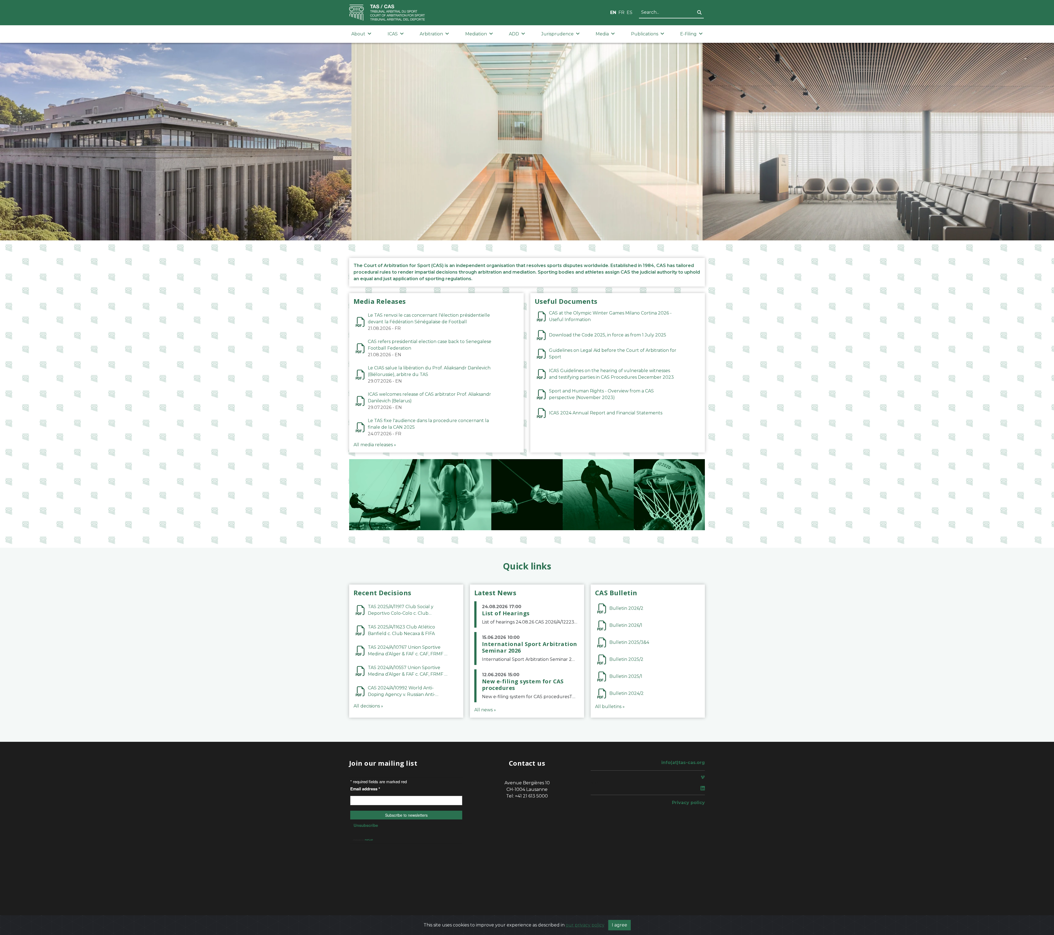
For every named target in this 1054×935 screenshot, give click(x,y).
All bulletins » (610, 706)
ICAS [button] (393, 33)
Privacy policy (688, 802)
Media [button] (602, 33)
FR (621, 12)
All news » (485, 709)
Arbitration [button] (431, 33)
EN (613, 12)
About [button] (358, 33)
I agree (619, 925)
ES (629, 12)
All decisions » (368, 706)
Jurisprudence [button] (557, 33)
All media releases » (375, 444)
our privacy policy (585, 925)
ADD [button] (514, 33)
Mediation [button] (476, 33)
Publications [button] (644, 33)
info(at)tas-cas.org (683, 762)
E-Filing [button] (688, 33)
